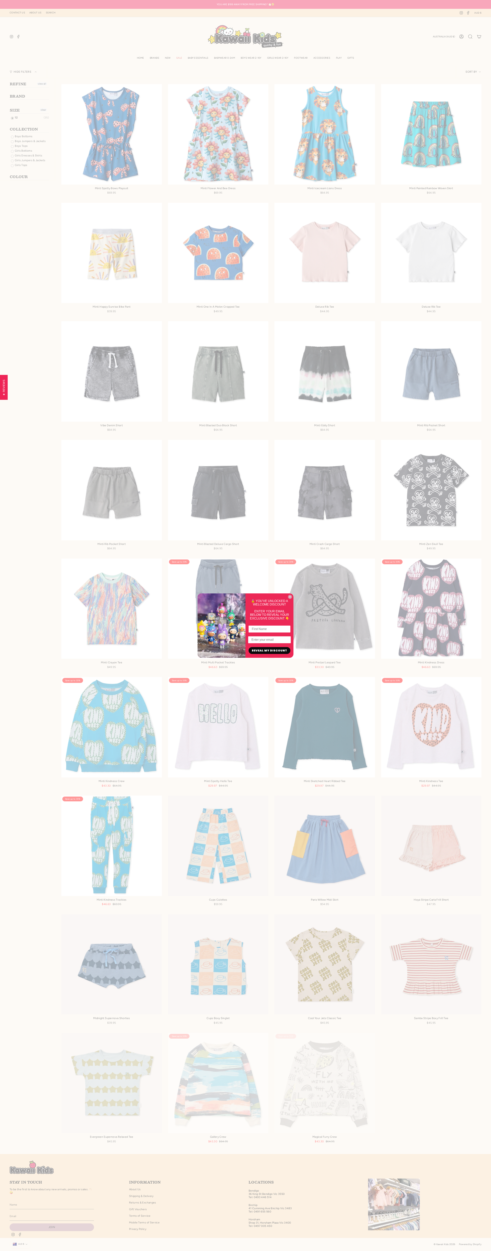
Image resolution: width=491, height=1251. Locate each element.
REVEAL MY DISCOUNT (269, 650)
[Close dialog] (290, 597)
